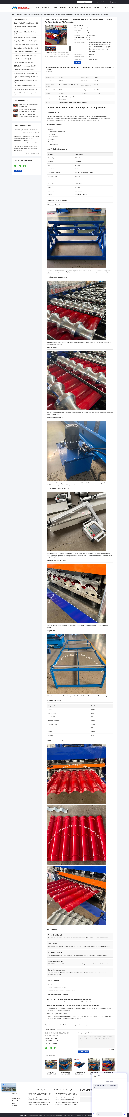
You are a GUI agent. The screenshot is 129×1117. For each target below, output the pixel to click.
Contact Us (98, 7)
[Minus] (125, 1076)
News (106, 7)
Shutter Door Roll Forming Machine (25, 48)
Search (95, 2)
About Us (63, 7)
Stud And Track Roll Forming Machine (25, 93)
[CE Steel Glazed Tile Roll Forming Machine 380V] (15, 105)
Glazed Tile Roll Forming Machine (33, 14)
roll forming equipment (54, 1025)
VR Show (54, 7)
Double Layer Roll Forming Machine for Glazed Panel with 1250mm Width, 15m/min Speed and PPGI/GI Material (39, 1104)
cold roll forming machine (68, 1025)
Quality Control (86, 7)
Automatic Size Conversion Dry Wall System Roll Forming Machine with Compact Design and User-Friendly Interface (65, 1099)
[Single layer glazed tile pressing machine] (55, 35)
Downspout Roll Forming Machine (24, 55)
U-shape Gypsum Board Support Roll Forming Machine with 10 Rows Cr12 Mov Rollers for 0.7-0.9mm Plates (66, 1094)
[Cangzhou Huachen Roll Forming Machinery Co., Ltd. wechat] (25, 166)
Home (38, 7)
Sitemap (14, 1105)
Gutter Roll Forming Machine (23, 69)
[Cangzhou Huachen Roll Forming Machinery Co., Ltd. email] (16, 166)
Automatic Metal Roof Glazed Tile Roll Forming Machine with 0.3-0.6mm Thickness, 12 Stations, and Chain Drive (65, 1073)
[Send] (124, 1114)
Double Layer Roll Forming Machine (25, 32)
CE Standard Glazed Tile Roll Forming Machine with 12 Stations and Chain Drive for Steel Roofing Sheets (94, 1073)
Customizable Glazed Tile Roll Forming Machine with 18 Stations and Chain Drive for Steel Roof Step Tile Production (57, 54)
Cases (113, 7)
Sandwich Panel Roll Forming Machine (25, 80)
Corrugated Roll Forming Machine (24, 89)
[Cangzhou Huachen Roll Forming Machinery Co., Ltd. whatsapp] (21, 166)
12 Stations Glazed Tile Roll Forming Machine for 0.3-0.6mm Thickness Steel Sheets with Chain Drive (51, 1073)
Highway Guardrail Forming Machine (25, 77)
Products (45, 7)
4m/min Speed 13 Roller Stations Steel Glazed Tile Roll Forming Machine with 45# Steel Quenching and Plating (80, 1073)
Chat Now (103, 2)
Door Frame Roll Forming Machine (24, 44)
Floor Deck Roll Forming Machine (24, 52)
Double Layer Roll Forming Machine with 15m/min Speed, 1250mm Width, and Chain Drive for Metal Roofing (40, 1094)
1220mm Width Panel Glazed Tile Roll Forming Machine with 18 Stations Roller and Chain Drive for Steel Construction (108, 1073)
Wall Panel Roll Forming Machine (24, 37)
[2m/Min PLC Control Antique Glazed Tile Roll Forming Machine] (15, 115)
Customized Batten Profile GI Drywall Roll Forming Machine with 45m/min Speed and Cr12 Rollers (66, 1104)
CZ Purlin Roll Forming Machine (23, 66)
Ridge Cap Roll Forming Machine (24, 41)
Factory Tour (73, 7)
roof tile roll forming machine (84, 1025)
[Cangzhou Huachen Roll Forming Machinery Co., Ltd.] (21, 7)
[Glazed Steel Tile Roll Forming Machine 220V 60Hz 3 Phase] (15, 110)
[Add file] (94, 1114)
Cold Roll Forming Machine (22, 62)
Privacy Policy (23, 1115)
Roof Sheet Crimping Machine (23, 86)
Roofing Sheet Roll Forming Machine (25, 26)
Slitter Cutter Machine (21, 59)
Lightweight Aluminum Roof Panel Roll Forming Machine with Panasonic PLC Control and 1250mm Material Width (39, 1099)
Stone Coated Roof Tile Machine (24, 73)
